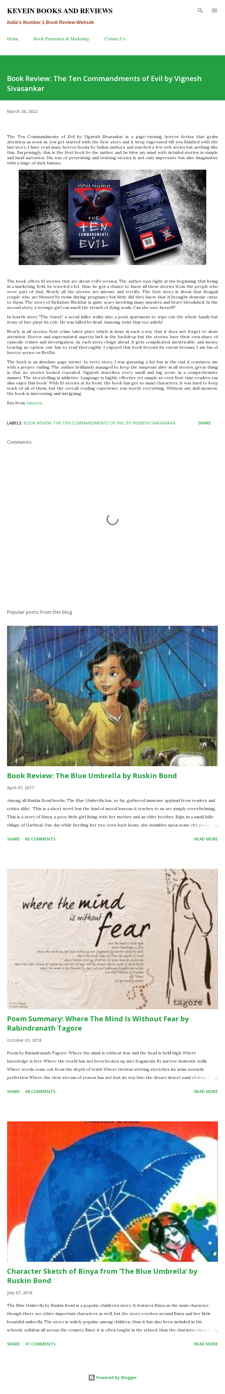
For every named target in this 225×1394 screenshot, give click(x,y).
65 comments (40, 839)
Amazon (34, 402)
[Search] (200, 10)
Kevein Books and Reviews (59, 10)
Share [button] (204, 423)
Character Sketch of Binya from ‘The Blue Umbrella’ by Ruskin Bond (102, 1275)
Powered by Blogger (116, 1377)
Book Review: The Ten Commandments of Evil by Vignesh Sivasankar (99, 423)
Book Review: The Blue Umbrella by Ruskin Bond (92, 775)
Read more (206, 839)
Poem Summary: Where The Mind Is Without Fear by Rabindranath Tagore (98, 1023)
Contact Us (115, 38)
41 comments (40, 1344)
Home (12, 38)
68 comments (40, 1091)
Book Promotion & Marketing (61, 38)
